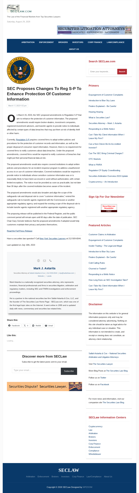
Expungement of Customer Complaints (106, 95)
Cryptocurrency (95, 426)
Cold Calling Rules (97, 263)
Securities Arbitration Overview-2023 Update (108, 176)
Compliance (94, 451)
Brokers (63, 42)
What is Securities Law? (99, 117)
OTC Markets (95, 159)
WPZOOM (87, 487)
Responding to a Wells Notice (102, 129)
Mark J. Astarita (44, 268)
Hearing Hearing (96, 112)
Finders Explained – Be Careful (102, 106)
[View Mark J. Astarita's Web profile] (38, 260)
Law (90, 430)
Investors (77, 42)
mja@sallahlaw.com (66, 273)
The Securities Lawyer (103, 364)
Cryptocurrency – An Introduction (103, 182)
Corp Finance (95, 42)
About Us (74, 49)
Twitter (103, 377)
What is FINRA (95, 165)
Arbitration (27, 42)
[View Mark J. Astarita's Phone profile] (50, 260)
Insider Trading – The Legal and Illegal (105, 246)
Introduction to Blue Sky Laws (102, 100)
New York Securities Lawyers (53, 238)
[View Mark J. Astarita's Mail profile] (44, 260)
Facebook (104, 384)
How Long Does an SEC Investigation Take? (108, 280)
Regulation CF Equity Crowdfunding (104, 170)
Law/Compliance (115, 42)
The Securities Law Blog (117, 371)
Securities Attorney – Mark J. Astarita (105, 123)
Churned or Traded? (97, 268)
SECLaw (69, 470)
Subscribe (69, 371)
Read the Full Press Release (19, 231)
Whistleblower (95, 454)
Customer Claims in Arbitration (102, 234)
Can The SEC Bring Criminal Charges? (106, 153)
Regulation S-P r (23, 139)
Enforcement (46, 42)
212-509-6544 (52, 273)
